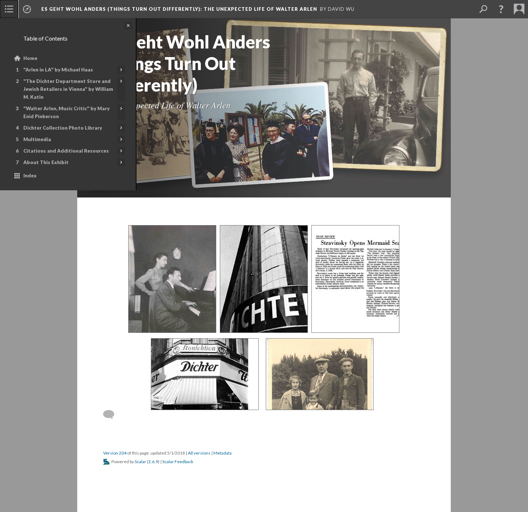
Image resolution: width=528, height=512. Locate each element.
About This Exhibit (46, 162)
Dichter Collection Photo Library (62, 128)
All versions (199, 453)
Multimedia (37, 139)
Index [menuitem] (30, 175)
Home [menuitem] (30, 58)
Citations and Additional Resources (66, 151)
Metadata (222, 453)
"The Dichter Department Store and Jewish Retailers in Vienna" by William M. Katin (68, 89)
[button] (501, 9)
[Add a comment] (112, 414)
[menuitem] (9, 9)
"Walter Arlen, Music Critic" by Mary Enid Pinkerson (66, 112)
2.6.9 (153, 461)
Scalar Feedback (177, 461)
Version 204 (114, 453)
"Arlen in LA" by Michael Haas (58, 70)
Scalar (140, 461)
